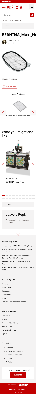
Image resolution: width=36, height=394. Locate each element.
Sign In (4, 334)
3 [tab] (10, 195)
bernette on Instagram (14, 355)
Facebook (9, 348)
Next (33, 112)
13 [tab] (10, 198)
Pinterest (9, 358)
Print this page (11, 87)
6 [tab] (20, 195)
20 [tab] (33, 198)
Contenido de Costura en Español (14, 302)
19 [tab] (30, 198)
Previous (8, 26)
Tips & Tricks (6, 287)
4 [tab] (13, 195)
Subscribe (18, 375)
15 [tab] (17, 198)
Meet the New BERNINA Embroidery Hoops (17, 246)
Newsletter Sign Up (9, 330)
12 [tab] (7, 198)
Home (4, 20)
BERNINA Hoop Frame (16, 182)
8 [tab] (27, 195)
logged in (18, 220)
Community (6, 291)
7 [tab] (23, 195)
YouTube (9, 362)
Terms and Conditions (10, 323)
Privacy (4, 319)
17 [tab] (23, 198)
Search (32, 15)
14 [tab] (13, 198)
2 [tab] (7, 195)
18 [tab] (27, 198)
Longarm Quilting (11, 178)
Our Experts (6, 295)
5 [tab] (17, 195)
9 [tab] (30, 195)
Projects (5, 284)
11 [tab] (3, 198)
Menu (31, 6)
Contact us (6, 316)
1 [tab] (3, 195)
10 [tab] (33, 195)
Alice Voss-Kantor (13, 40)
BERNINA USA (7, 326)
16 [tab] (20, 198)
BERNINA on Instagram (14, 351)
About (4, 298)
